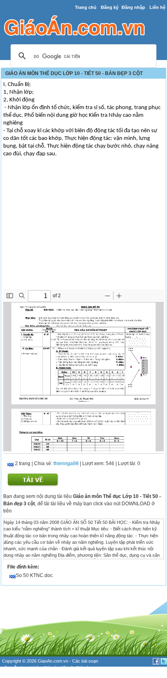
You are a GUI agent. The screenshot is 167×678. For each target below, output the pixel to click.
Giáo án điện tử (58, 667)
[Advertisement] (83, 228)
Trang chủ (85, 7)
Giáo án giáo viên (28, 674)
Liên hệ (157, 7)
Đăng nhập (133, 7)
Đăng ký (109, 7)
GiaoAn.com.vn (53, 661)
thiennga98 (66, 463)
